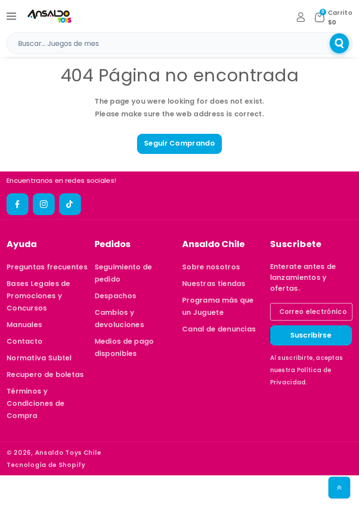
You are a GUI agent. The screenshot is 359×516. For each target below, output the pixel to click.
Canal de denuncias (219, 329)
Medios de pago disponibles (124, 347)
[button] (16, 16)
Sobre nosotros (211, 267)
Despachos (116, 296)
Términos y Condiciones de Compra (35, 403)
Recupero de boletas (45, 375)
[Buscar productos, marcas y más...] (339, 43)
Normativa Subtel (39, 358)
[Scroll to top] (339, 488)
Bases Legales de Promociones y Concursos (38, 296)
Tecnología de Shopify (46, 464)
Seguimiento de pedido (123, 273)
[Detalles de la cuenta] (300, 17)
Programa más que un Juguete (218, 306)
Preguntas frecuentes (47, 267)
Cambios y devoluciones (119, 318)
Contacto (24, 341)
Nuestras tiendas (214, 284)
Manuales (24, 325)
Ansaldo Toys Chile (68, 452)
